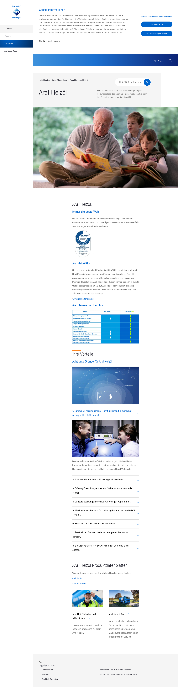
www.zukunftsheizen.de (84, 299)
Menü (9, 29)
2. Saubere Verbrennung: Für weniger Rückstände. (98, 480)
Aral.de (160, 61)
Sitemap (45, 674)
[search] (170, 60)
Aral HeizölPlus (79, 584)
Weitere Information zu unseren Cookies (156, 17)
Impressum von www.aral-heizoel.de (115, 670)
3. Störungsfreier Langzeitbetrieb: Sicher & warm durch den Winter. (102, 490)
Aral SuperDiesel (10, 51)
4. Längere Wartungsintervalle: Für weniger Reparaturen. (101, 502)
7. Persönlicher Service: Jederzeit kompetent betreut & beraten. (100, 535)
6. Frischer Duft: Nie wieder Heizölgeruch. (93, 524)
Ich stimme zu (157, 24)
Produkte (7, 36)
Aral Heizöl (8, 44)
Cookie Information (50, 679)
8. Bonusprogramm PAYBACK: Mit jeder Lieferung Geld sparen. (100, 548)
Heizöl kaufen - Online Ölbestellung (53, 80)
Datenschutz (47, 670)
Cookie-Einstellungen (49, 41)
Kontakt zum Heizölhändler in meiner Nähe (118, 674)
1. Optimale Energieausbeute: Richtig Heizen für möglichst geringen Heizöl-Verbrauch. (101, 413)
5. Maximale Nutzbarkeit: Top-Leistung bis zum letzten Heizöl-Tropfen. (103, 513)
